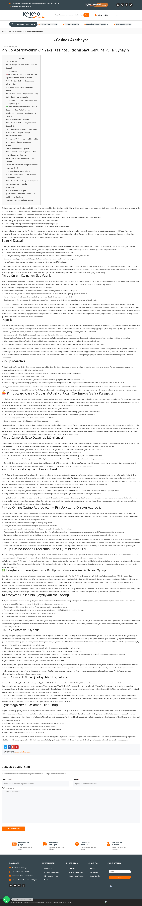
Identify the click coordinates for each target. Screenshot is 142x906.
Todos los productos (72, 880)
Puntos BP (72, 868)
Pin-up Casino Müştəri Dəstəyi (18, 132)
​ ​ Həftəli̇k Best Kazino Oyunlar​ (17, 149)
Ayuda (92, 868)
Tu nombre (7, 779)
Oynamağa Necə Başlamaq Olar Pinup (21, 129)
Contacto (47, 868)
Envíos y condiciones (51, 872)
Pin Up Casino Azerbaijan (16, 190)
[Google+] (13, 747)
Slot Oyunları (11, 145)
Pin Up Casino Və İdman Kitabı (18, 171)
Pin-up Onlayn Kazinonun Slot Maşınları (21, 65)
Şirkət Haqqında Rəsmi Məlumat (19, 142)
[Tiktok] (131, 5)
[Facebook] (122, 5)
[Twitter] (5, 747)
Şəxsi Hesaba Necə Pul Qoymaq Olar (20, 194)
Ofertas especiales (76, 872)
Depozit (9, 68)
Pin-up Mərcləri (12, 71)
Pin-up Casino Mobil (14, 136)
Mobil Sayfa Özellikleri (14, 197)
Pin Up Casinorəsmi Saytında (17, 120)
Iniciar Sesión (95, 876)
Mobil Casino (11, 187)
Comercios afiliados (76, 876)
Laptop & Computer (23, 752)
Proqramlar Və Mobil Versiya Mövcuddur (22, 139)
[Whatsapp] (118, 5)
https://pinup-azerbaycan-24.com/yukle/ (79, 332)
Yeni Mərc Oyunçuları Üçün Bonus (19, 200)
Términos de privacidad (52, 876)
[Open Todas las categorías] (34, 24)
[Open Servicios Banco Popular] (107, 24)
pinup (103, 272)
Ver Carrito (94, 872)
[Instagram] (126, 5)
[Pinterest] (17, 747)
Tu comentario (8, 788)
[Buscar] (86, 15)
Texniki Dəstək (11, 61)
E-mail (76, 779)
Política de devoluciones (49, 880)
